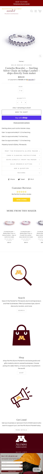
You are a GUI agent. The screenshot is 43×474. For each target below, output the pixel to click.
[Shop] (21, 335)
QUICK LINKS (21, 452)
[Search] (21, 275)
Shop (21, 372)
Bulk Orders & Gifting (21, 164)
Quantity (21, 98)
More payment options (22, 123)
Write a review (21, 200)
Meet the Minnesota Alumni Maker (21, 151)
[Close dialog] (42, 453)
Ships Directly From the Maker (21, 159)
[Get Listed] (21, 397)
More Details (21, 430)
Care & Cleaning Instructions (21, 155)
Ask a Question (21, 168)
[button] (21, 80)
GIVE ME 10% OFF (12, 471)
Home (21, 61)
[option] (21, 3)
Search (21, 310)
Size (21, 86)
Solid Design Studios (21, 65)
